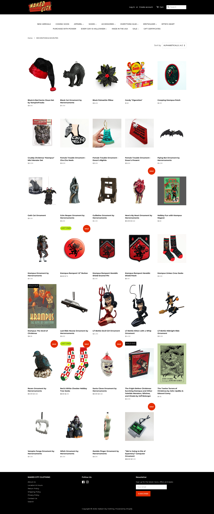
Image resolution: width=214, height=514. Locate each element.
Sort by (157, 45)
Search (31, 502)
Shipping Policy (34, 492)
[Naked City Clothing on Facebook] (83, 483)
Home (30, 38)
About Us (32, 482)
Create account (146, 7)
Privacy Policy (33, 495)
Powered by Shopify (123, 509)
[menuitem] (45, 24)
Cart (161, 7)
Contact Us (32, 498)
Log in (132, 7)
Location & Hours (35, 485)
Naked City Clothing (106, 509)
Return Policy (33, 488)
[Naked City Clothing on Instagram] (87, 483)
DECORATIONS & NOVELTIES (47, 38)
